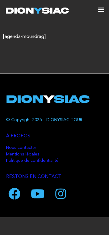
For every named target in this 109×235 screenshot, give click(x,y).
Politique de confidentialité (32, 160)
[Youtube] (37, 193)
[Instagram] (60, 193)
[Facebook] (14, 193)
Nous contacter (21, 148)
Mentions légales (22, 154)
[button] (101, 9)
